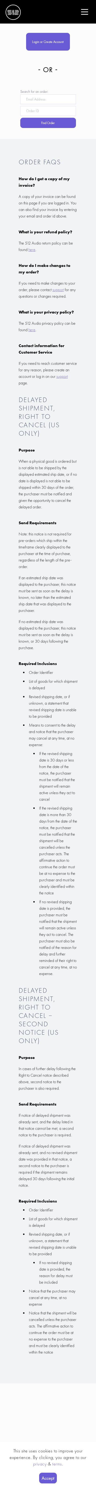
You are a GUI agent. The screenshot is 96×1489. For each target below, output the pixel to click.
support (58, 289)
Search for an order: (34, 91)
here (31, 249)
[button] (84, 12)
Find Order (48, 123)
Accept (48, 1478)
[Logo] (13, 12)
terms (57, 1464)
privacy (40, 1464)
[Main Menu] (84, 12)
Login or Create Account (48, 42)
